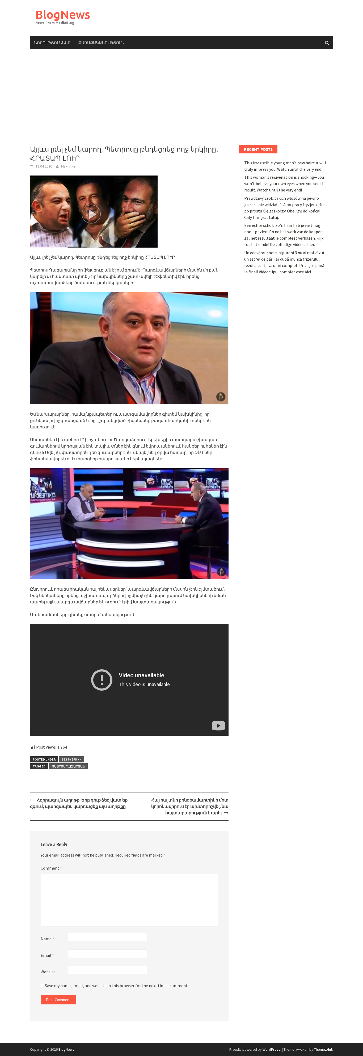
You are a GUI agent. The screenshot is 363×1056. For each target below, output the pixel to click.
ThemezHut (323, 1049)
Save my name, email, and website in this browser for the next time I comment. (116, 985)
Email (47, 955)
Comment (51, 868)
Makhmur (68, 166)
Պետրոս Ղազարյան (68, 766)
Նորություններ (52, 42)
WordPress (271, 1049)
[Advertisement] (181, 97)
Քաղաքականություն (101, 42)
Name (47, 938)
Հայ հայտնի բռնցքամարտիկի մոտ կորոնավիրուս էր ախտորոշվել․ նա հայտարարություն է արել (190, 806)
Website (48, 971)
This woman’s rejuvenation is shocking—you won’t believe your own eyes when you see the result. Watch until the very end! (285, 183)
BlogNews (62, 14)
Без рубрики (72, 759)
